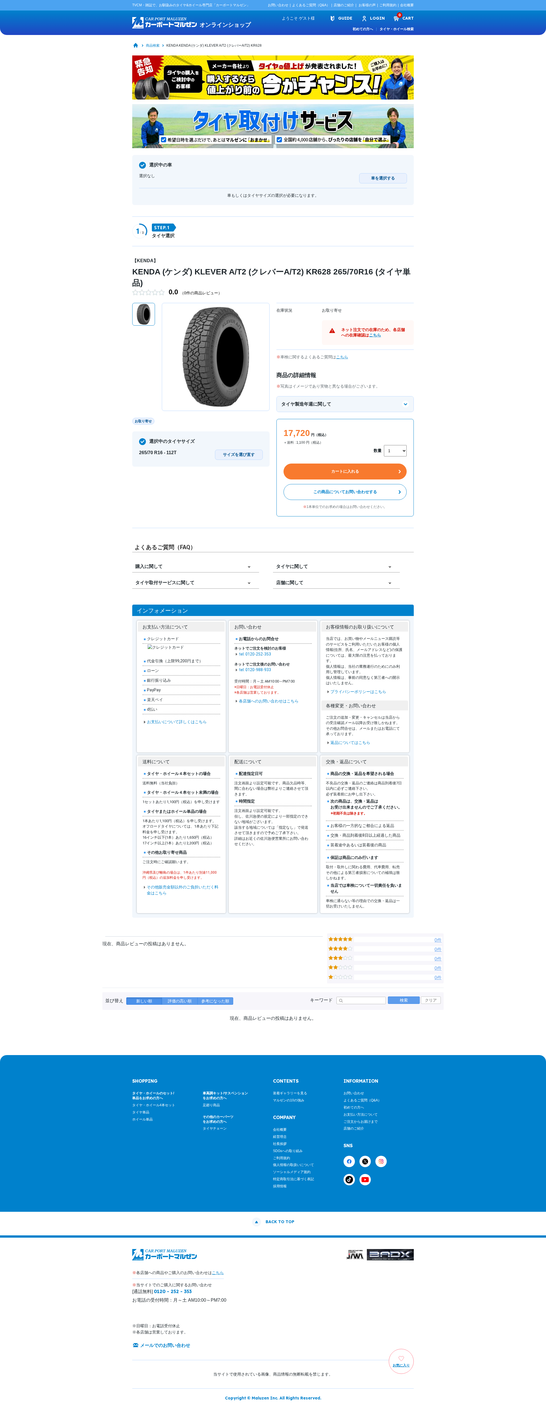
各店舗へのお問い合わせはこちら (269, 701)
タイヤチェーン (215, 1128)
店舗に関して (289, 582)
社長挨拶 (280, 1144)
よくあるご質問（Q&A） (311, 5)
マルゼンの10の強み (288, 1100)
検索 (404, 1000)
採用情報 (280, 1186)
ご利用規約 (387, 5)
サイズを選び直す (239, 454)
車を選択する (383, 178)
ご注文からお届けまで (361, 1122)
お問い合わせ (278, 5)
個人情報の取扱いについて (293, 1165)
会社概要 (407, 5)
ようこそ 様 (298, 18)
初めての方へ (363, 29)
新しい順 (144, 1001)
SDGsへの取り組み (288, 1151)
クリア (431, 1000)
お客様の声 (367, 5)
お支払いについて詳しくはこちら (177, 721)
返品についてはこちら (350, 742)
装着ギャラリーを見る (290, 1093)
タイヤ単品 (140, 1112)
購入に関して (149, 566)
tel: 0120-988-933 (255, 669)
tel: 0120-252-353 (255, 654)
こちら (375, 335)
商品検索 (153, 45)
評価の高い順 (180, 1001)
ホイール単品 (142, 1119)
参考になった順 (215, 1001)
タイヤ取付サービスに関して (165, 582)
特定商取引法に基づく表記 (293, 1179)
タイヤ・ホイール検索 (397, 29)
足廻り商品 (211, 1105)
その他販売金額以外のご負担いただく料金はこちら (182, 890)
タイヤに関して (292, 566)
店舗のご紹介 (344, 5)
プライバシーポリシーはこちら (358, 691)
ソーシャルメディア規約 (292, 1172)
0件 (438, 940)
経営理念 (280, 1137)
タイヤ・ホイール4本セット (153, 1105)
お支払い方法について (361, 1115)
